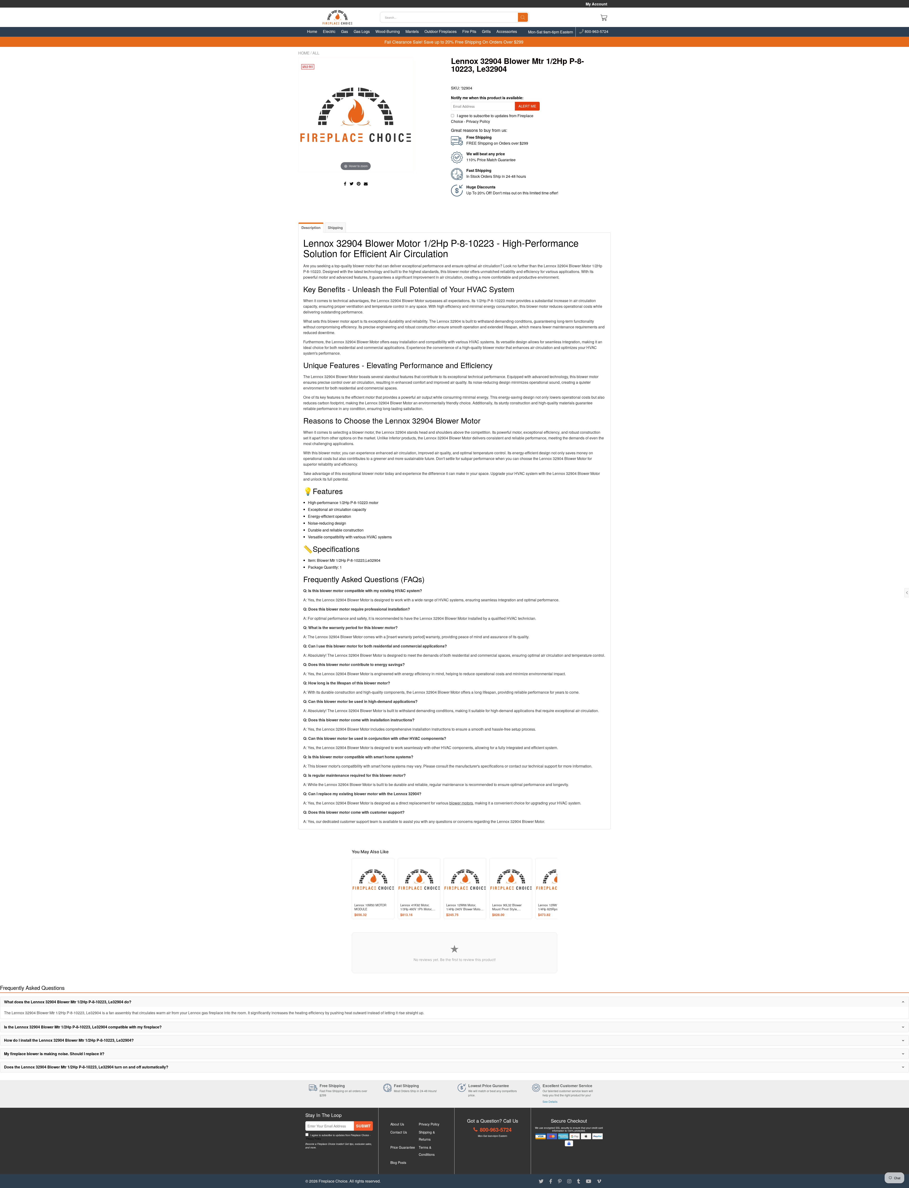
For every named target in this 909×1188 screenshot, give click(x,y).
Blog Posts (398, 1162)
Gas (344, 31)
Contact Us (398, 1132)
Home (312, 31)
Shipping (335, 227)
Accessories (506, 31)
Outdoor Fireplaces (440, 31)
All (315, 53)
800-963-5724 (596, 31)
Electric (329, 31)
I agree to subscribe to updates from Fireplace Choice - (337, 1137)
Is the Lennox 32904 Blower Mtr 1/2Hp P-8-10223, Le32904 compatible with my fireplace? (83, 1027)
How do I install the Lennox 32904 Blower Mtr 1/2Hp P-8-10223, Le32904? (69, 1040)
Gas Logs (362, 31)
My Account (596, 4)
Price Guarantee (402, 1147)
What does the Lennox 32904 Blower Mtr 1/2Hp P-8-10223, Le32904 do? (67, 1002)
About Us (397, 1124)
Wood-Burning (387, 31)
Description (311, 227)
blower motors (461, 803)
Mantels (412, 31)
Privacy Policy (478, 121)
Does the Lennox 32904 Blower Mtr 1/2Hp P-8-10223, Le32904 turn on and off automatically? (86, 1067)
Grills (486, 31)
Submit (363, 1126)
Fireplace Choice (333, 1181)
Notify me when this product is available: (487, 97)
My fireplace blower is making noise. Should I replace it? (54, 1053)
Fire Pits (469, 31)
